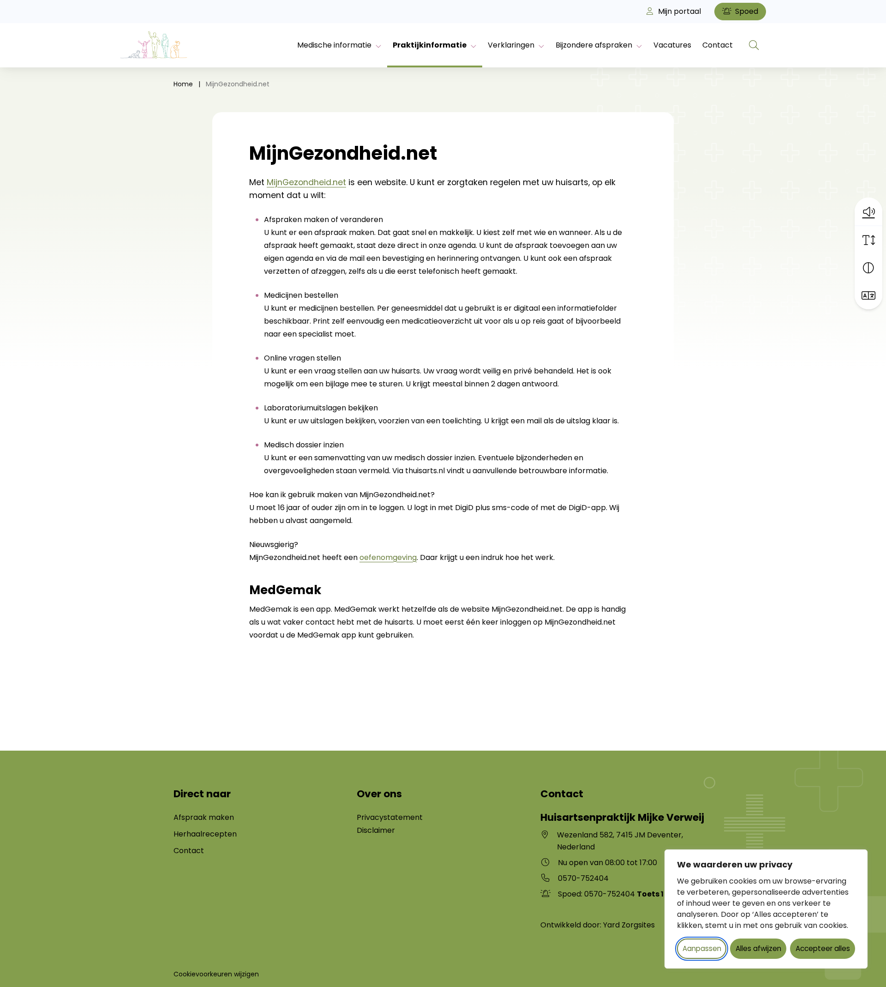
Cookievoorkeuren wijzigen (216, 974)
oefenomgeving (388, 557)
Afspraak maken (204, 817)
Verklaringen (511, 45)
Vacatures (672, 45)
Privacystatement (390, 817)
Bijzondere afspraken (594, 45)
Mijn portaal (678, 11)
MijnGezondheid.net (306, 182)
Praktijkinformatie (430, 45)
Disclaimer (376, 830)
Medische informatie (334, 45)
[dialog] (766, 909)
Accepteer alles (823, 948)
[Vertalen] (868, 295)
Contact (717, 45)
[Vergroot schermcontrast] (868, 268)
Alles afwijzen (758, 948)
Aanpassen (701, 948)
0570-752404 (583, 878)
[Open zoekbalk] (754, 45)
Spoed (745, 11)
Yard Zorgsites (629, 925)
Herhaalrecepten (205, 834)
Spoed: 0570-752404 (611, 894)
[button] (868, 211)
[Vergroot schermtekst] (868, 240)
